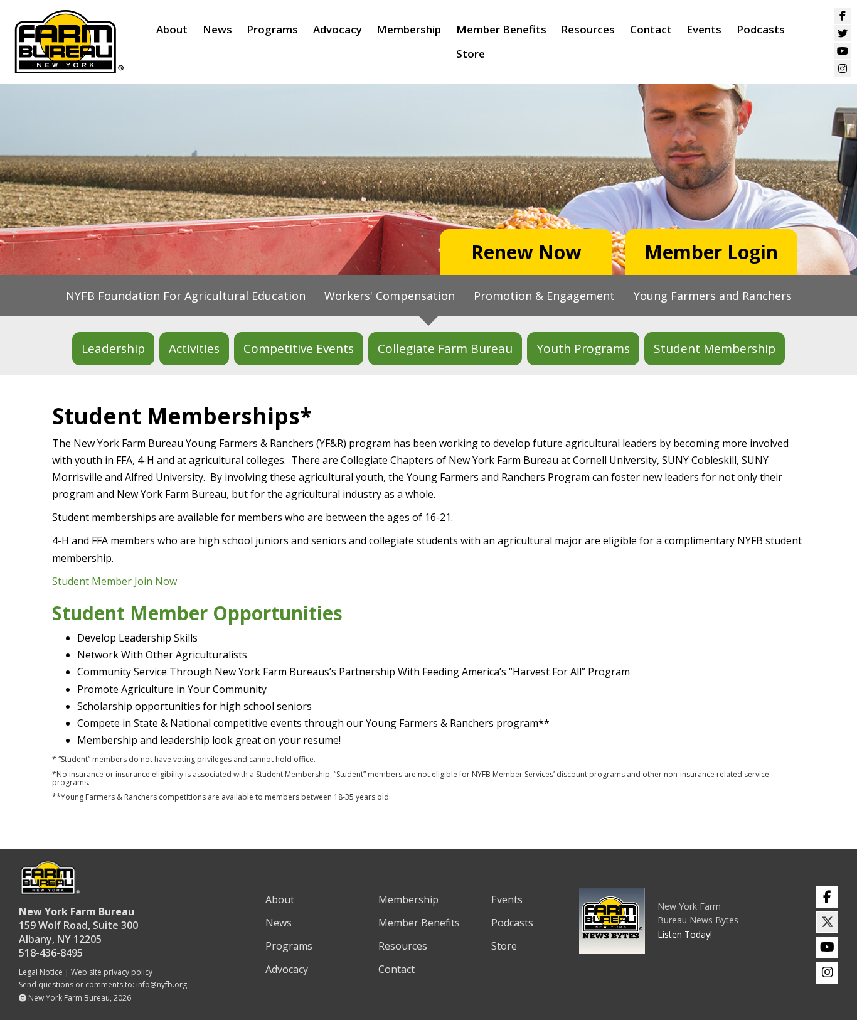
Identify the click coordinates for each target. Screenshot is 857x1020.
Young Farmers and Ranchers (713, 295)
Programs (272, 29)
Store (470, 53)
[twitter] (827, 922)
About (172, 29)
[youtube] (827, 947)
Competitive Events (298, 348)
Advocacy (337, 29)
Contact (651, 29)
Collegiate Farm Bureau (445, 348)
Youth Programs (583, 348)
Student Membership (714, 348)
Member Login (711, 252)
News (217, 29)
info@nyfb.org (161, 984)
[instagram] (827, 973)
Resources (588, 29)
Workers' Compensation (389, 295)
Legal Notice (41, 972)
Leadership (113, 348)
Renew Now (526, 252)
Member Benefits (501, 29)
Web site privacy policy (111, 972)
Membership (408, 29)
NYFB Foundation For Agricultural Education (186, 295)
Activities (194, 348)
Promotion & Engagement (544, 295)
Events (703, 29)
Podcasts (761, 29)
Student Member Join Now (114, 581)
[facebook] (827, 897)
